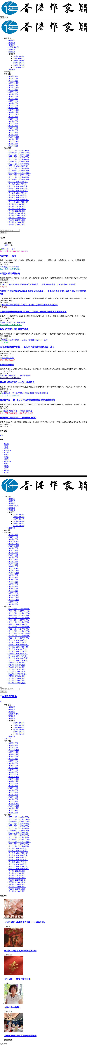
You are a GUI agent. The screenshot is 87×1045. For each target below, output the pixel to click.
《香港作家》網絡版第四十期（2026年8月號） (25, 922)
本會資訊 (7, 72)
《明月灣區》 (5, 342)
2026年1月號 (13, 144)
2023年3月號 (13, 94)
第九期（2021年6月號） (17, 206)
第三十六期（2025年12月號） (19, 153)
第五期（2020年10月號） (17, 215)
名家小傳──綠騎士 (12, 1007)
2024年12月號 (13, 114)
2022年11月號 (13, 85)
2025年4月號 (13, 123)
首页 (6, 245)
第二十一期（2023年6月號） (19, 179)
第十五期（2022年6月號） (18, 193)
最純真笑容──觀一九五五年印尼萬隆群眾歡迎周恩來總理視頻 (27, 400)
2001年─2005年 (18, 63)
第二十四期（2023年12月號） (19, 173)
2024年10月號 (13, 110)
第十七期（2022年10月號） (18, 188)
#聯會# (6, 459)
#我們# (6, 448)
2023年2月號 (13, 92)
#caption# (7, 450)
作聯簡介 (11, 40)
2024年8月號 (13, 108)
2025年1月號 (13, 117)
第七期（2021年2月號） (17, 211)
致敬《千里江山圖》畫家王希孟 (14, 329)
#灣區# (6, 463)
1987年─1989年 (18, 56)
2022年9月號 (13, 81)
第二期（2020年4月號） (17, 222)
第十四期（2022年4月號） (18, 195)
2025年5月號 (13, 126)
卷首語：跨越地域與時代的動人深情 (20, 950)
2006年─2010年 (18, 65)
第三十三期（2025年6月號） (19, 159)
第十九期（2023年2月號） (18, 184)
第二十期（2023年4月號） (18, 182)
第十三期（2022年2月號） (18, 197)
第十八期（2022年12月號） (18, 186)
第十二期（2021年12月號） (18, 200)
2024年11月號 (13, 112)
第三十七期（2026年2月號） (19, 150)
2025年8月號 (13, 132)
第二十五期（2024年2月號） (19, 170)
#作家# (6, 466)
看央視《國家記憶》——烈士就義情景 (17, 382)
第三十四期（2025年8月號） (19, 157)
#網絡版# (7, 461)
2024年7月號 (13, 105)
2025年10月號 (13, 137)
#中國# (6, 457)
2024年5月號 (13, 103)
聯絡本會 (11, 70)
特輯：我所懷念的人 (7, 360)
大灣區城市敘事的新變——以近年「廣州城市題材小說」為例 (27, 347)
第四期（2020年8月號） (17, 218)
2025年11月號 (13, 139)
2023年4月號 (13, 96)
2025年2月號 (13, 119)
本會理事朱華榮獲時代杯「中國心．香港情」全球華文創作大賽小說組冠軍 (33, 312)
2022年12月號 (13, 87)
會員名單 (11, 52)
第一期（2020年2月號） (17, 224)
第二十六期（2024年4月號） (19, 168)
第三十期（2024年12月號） (18, 166)
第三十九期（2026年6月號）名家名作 (14, 251)
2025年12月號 (13, 141)
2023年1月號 (13, 90)
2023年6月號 (13, 101)
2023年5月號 (13, 99)
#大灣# (6, 472)
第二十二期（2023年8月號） (19, 177)
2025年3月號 (13, 121)
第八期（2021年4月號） (17, 209)
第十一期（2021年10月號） (18, 202)
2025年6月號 (13, 128)
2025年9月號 (13, 135)
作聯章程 (11, 43)
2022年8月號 (13, 78)
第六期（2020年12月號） (17, 213)
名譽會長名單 (13, 47)
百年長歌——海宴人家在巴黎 (17, 979)
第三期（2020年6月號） (17, 220)
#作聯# (6, 470)
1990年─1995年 (18, 58)
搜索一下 (3, 233)
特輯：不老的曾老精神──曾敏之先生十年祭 (16, 413)
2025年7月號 (13, 130)
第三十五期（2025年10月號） (19, 155)
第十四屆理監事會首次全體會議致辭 (20, 1036)
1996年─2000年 (18, 61)
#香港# (6, 446)
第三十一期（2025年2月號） (19, 164)
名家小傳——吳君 (8, 256)
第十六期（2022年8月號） (18, 191)
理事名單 (11, 49)
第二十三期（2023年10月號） (19, 175)
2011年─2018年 (18, 67)
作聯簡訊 (3, 307)
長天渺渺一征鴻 (7, 365)
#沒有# (6, 468)
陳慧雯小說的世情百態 (10, 273)
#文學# (6, 444)
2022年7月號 (13, 76)
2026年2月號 (13, 146)
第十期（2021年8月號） (17, 204)
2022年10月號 (13, 83)
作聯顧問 (11, 45)
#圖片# (6, 455)
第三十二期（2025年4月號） (19, 162)
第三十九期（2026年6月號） (10, 269)
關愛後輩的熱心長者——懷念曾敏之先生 (18, 418)
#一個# (6, 452)
